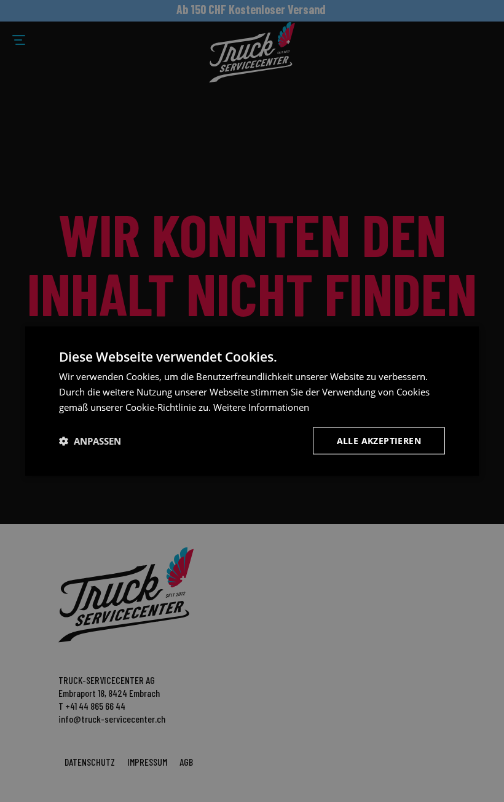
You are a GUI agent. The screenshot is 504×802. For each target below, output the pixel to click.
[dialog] (252, 401)
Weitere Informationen (261, 407)
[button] (90, 440)
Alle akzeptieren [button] (379, 440)
